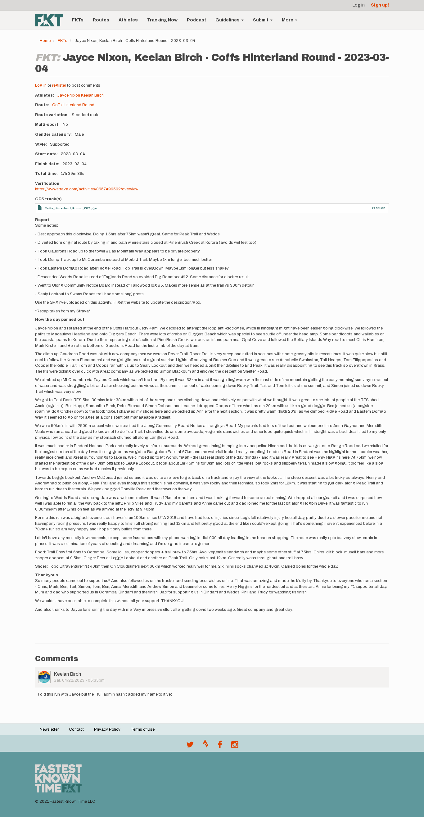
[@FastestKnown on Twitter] (190, 746)
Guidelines (228, 20)
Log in (359, 5)
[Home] (51, 20)
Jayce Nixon (68, 95)
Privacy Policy (107, 729)
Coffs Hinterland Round (73, 105)
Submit (261, 20)
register (59, 85)
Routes (101, 20)
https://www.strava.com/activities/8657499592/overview (86, 189)
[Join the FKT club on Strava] (206, 746)
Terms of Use (143, 729)
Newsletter (49, 729)
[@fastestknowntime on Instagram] (234, 746)
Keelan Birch (92, 95)
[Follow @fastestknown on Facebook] (220, 746)
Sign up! (380, 5)
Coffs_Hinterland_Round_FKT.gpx (71, 208)
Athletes (128, 20)
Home (45, 41)
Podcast (196, 20)
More (288, 20)
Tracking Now (162, 20)
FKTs (77, 20)
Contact (76, 729)
